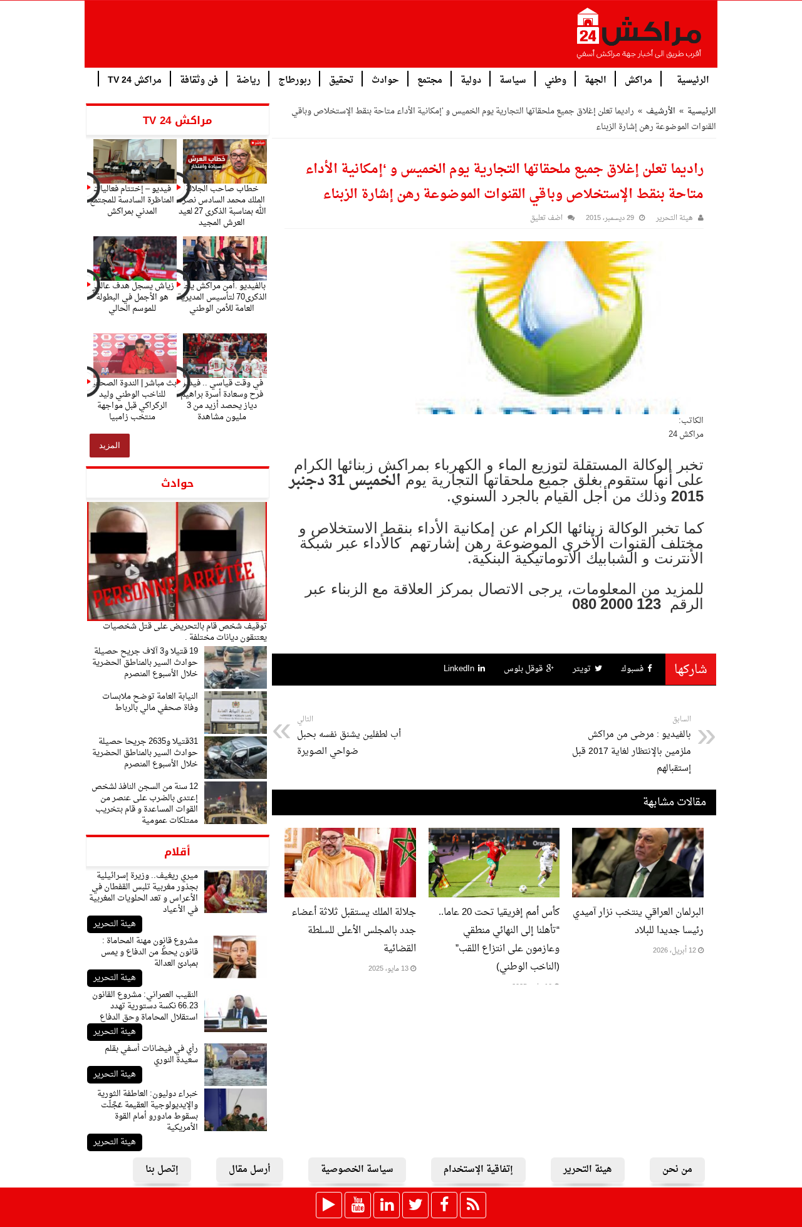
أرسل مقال (250, 1169)
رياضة (248, 79)
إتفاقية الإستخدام (478, 1169)
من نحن (677, 1169)
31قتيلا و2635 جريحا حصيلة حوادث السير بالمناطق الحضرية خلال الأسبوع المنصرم (145, 753)
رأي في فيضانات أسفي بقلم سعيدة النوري (151, 1054)
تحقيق (341, 79)
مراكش (638, 79)
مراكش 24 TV (135, 79)
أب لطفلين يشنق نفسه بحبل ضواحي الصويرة (349, 736)
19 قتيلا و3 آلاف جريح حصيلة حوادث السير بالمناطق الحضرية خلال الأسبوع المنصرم (145, 663)
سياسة (512, 79)
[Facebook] (444, 1205)
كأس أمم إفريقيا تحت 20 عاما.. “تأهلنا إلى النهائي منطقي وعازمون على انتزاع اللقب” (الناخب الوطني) (499, 940)
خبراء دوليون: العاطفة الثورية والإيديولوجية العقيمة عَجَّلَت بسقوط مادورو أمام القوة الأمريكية (147, 1111)
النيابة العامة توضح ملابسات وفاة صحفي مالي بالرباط (150, 702)
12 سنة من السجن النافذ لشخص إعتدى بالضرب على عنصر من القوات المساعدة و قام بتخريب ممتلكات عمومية (144, 803)
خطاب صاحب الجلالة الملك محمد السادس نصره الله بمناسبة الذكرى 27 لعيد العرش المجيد (222, 206)
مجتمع (429, 79)
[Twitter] (415, 1205)
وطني (555, 79)
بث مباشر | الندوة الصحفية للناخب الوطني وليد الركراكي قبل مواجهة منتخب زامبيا (132, 400)
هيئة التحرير (114, 924)
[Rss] (473, 1205)
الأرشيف (660, 111)
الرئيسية (693, 79)
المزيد (109, 445)
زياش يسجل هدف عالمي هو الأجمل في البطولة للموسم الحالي (132, 297)
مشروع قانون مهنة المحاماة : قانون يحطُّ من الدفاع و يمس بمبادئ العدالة (149, 952)
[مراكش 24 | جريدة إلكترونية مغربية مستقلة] (640, 38)
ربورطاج (294, 79)
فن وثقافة (199, 79)
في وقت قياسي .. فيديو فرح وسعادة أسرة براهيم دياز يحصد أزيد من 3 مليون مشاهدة (221, 400)
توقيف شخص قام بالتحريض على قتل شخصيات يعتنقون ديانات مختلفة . (185, 632)
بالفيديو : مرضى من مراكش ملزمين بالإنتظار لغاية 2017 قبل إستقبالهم (631, 745)
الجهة (596, 79)
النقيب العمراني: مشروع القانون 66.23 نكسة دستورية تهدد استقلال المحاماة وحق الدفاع (145, 1006)
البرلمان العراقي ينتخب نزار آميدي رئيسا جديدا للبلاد (638, 922)
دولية (471, 79)
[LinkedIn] (386, 1205)
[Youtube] (358, 1205)
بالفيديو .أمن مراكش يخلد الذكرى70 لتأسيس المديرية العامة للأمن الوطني (222, 297)
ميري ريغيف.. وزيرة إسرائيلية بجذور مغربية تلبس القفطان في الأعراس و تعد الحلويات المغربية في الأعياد (143, 892)
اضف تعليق (546, 218)
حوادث (385, 79)
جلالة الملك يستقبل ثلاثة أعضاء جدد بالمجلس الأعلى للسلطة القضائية (353, 931)
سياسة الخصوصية (357, 1169)
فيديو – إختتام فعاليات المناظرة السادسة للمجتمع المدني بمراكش (132, 200)
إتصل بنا (162, 1169)
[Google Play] (329, 1205)
